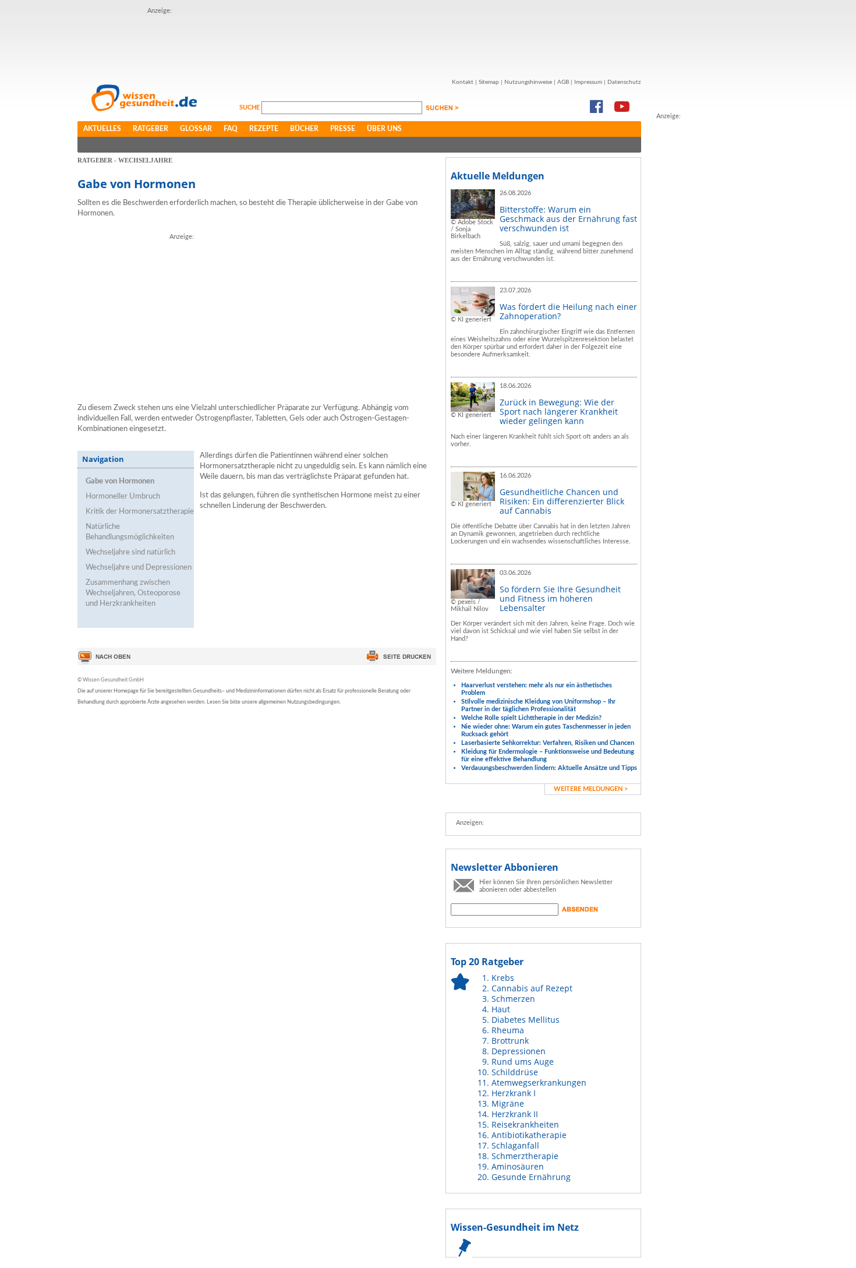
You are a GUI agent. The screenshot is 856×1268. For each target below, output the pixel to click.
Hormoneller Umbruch (123, 496)
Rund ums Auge (522, 1061)
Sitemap (489, 82)
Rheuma (507, 1030)
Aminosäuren (517, 1166)
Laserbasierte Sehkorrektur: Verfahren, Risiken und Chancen (547, 743)
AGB (563, 82)
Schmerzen (513, 998)
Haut (500, 1009)
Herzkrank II (514, 1113)
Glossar (196, 128)
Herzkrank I (513, 1093)
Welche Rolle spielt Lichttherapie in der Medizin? (531, 718)
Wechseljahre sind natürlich (130, 552)
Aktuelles (102, 128)
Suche (250, 107)
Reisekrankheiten (525, 1124)
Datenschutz (624, 82)
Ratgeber (150, 128)
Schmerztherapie (524, 1155)
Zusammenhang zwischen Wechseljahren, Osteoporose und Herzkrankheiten (133, 593)
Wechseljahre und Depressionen (139, 567)
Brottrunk (510, 1040)
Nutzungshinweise (528, 82)
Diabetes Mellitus (525, 1019)
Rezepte (263, 128)
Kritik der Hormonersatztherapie (140, 511)
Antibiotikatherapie (529, 1134)
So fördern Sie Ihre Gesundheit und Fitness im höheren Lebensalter (560, 598)
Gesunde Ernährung (531, 1176)
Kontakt (462, 82)
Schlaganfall (515, 1145)
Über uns (384, 128)
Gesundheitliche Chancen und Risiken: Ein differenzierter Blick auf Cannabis (562, 501)
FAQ (231, 128)
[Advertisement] (359, 42)
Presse (342, 128)
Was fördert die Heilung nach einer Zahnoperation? (568, 311)
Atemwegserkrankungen (538, 1082)
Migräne (507, 1103)
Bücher (304, 128)
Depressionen (518, 1051)
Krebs (502, 977)
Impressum (588, 82)
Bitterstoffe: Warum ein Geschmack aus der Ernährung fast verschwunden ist (568, 219)
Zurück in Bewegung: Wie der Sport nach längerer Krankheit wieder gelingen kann (559, 411)
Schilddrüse (514, 1072)
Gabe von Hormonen (120, 481)
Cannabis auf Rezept (531, 988)
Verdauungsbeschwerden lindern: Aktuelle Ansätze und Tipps (549, 768)
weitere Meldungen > (591, 789)
